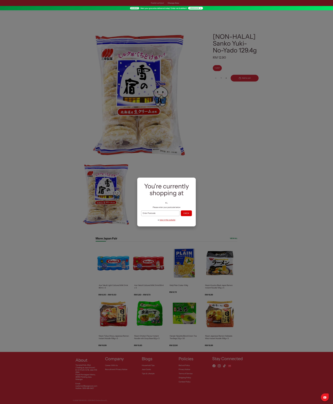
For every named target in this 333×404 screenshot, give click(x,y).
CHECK (186, 213)
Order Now (194, 8)
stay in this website (167, 220)
